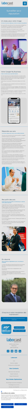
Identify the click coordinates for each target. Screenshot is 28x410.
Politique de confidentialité (20, 390)
